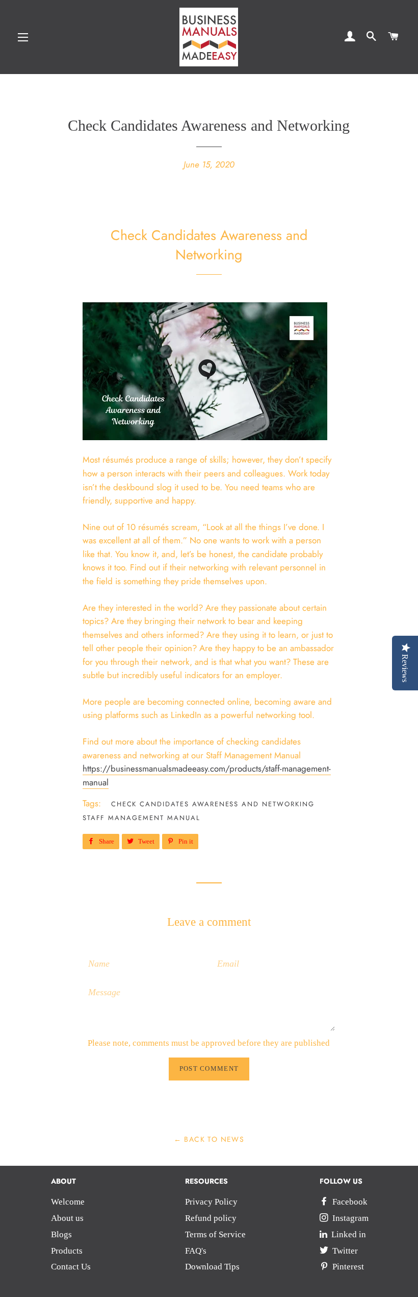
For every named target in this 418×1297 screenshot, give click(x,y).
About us (67, 1218)
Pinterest (347, 1266)
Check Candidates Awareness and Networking (213, 804)
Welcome (68, 1202)
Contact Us (71, 1266)
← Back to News (209, 1139)
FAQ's (195, 1251)
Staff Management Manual (141, 818)
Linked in (347, 1234)
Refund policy (211, 1218)
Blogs (61, 1234)
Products (67, 1251)
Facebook (349, 1202)
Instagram (349, 1218)
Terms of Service (215, 1234)
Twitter (344, 1251)
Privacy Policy (211, 1202)
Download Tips (212, 1266)
